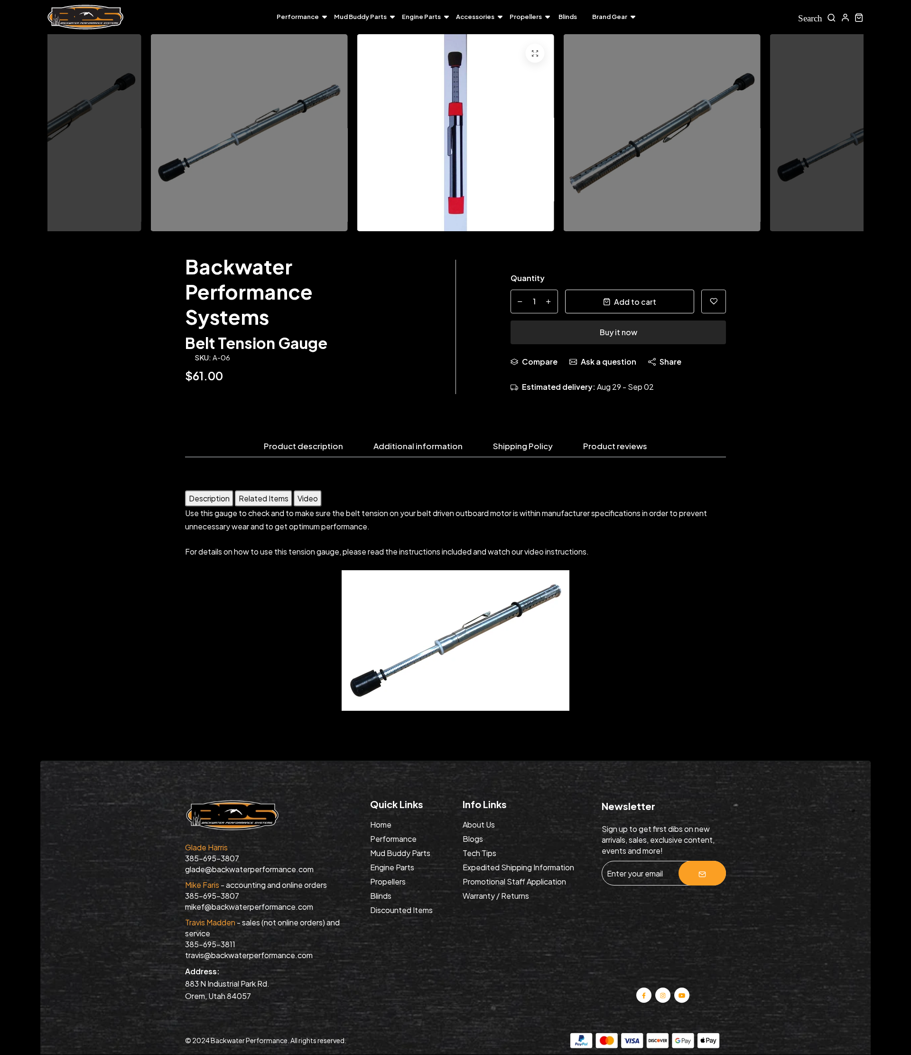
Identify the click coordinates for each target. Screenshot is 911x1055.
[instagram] (663, 994)
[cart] (859, 17)
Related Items (263, 498)
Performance (298, 16)
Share (670, 362)
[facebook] (644, 994)
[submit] (702, 873)
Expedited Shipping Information (518, 867)
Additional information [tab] (418, 446)
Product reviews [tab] (615, 446)
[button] (839, 135)
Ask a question (608, 362)
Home (380, 824)
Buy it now (618, 332)
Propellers (526, 16)
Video (307, 498)
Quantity (528, 278)
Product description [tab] (303, 446)
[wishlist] (713, 301)
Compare (540, 362)
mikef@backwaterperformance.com (249, 907)
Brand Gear (609, 16)
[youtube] (682, 994)
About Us (479, 824)
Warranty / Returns (496, 896)
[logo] (85, 17)
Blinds (567, 16)
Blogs (473, 839)
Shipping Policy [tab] (523, 446)
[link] (535, 53)
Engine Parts (421, 16)
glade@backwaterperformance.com (249, 869)
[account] (845, 17)
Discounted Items (401, 910)
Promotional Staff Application (514, 881)
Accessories (475, 16)
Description (209, 498)
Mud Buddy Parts (360, 16)
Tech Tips (479, 853)
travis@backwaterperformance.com (249, 955)
